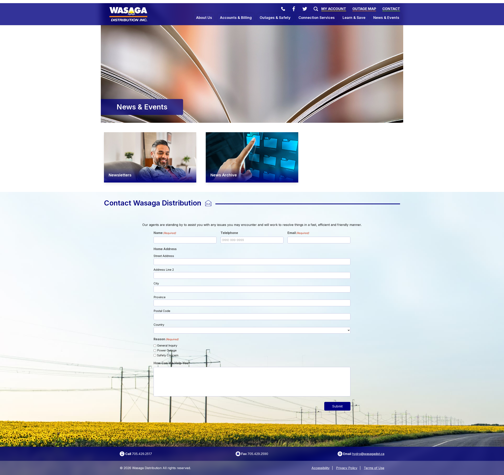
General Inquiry (167, 345)
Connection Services (316, 18)
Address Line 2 (164, 269)
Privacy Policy (346, 468)
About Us (204, 18)
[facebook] (293, 8)
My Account (333, 9)
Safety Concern (167, 355)
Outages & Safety (275, 18)
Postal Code (162, 311)
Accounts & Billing (236, 18)
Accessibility (320, 468)
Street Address (164, 256)
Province (160, 297)
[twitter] (304, 8)
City (156, 283)
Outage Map (364, 9)
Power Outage (167, 350)
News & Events (386, 18)
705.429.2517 (142, 454)
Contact (391, 9)
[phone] (283, 8)
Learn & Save (354, 18)
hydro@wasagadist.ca (368, 454)
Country (159, 324)
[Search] (314, 8)
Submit (337, 406)
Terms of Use (374, 468)
